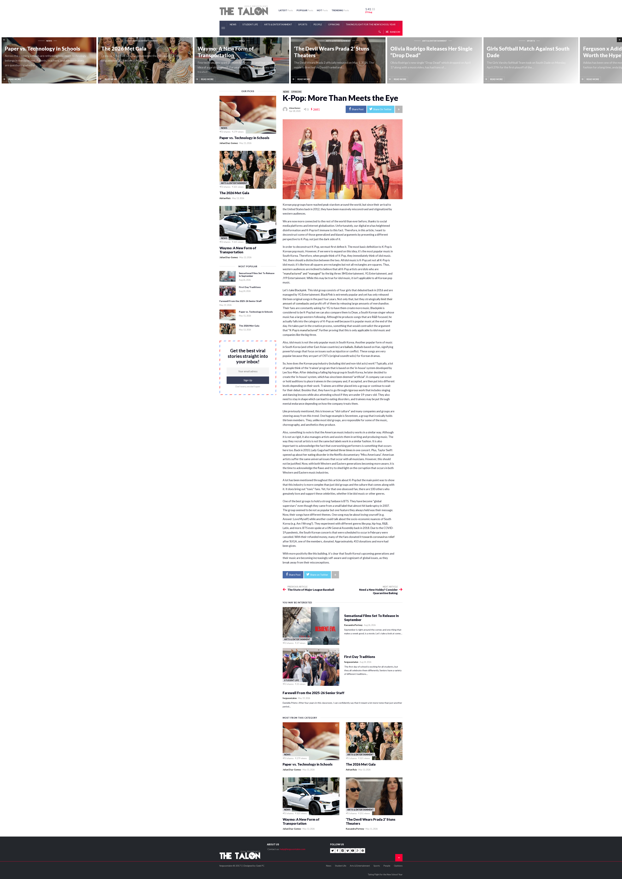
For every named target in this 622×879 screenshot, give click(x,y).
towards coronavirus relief (378, 537)
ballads (349, 347)
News (233, 24)
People (317, 24)
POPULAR (305, 10)
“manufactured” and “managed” (302, 273)
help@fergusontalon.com (292, 849)
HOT (322, 10)
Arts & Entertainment (278, 24)
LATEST (286, 10)
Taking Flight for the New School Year (370, 24)
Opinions (334, 24)
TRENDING (340, 10)
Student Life (250, 24)
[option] (50, 60)
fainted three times (341, 450)
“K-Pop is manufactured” (303, 330)
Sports (302, 24)
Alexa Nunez (294, 108)
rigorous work (356, 390)
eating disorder (317, 454)
